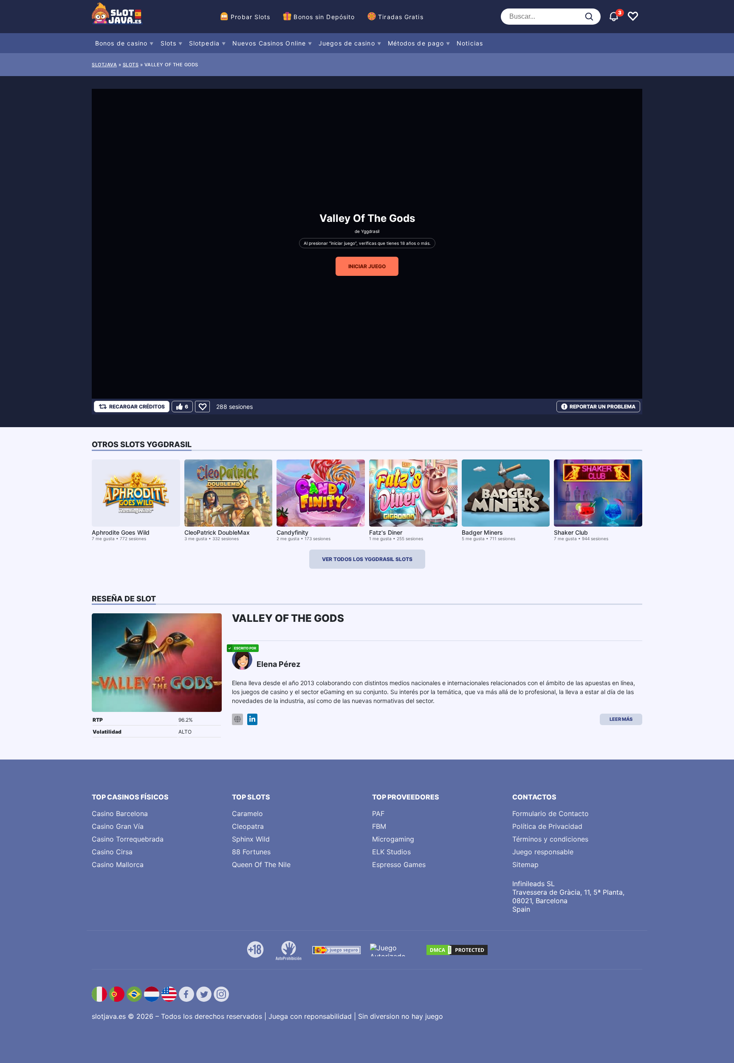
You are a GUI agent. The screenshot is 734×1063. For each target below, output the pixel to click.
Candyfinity (292, 532)
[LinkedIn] (252, 719)
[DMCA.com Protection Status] (457, 950)
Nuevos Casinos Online (269, 43)
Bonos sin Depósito (324, 16)
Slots (169, 43)
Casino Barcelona (120, 813)
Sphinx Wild (251, 839)
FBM (379, 826)
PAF (378, 813)
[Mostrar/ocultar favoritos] (633, 16)
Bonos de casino (121, 43)
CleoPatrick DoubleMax (217, 532)
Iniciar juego (367, 266)
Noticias (470, 43)
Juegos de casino (347, 43)
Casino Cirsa (112, 852)
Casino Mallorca (118, 864)
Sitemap (525, 864)
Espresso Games (399, 864)
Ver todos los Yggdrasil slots (367, 559)
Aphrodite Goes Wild (121, 532)
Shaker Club (571, 532)
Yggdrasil (370, 231)
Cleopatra (248, 826)
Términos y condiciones (550, 839)
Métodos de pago (416, 43)
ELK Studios (391, 852)
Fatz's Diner (385, 532)
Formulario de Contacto (550, 813)
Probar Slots (250, 16)
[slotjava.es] (117, 17)
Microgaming (393, 839)
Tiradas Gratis (400, 16)
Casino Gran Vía (118, 826)
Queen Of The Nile (261, 864)
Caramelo (247, 813)
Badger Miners (482, 532)
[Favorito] (202, 406)
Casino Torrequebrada (128, 839)
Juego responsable (542, 852)
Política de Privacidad (547, 826)
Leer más (621, 719)
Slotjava (104, 65)
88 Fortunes (251, 852)
